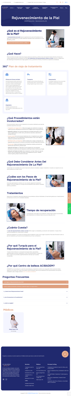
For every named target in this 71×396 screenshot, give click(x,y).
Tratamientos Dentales (44, 8)
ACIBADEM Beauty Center (29, 21)
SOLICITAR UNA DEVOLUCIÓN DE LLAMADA (18, 42)
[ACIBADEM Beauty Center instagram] (62, 2)
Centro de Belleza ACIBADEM (29, 271)
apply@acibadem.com (19, 2)
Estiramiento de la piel (29, 372)
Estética (11, 7)
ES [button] (66, 2)
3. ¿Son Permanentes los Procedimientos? (13, 297)
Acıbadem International (29, 383)
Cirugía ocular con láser (20, 8)
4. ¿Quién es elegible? (8, 303)
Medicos (61, 7)
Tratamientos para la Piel (54, 8)
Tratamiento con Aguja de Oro (15, 128)
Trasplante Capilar (27, 8)
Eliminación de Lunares (29, 378)
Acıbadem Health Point (29, 385)
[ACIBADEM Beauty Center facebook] (60, 2)
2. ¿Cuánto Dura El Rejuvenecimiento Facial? (13, 291)
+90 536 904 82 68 (7, 2)
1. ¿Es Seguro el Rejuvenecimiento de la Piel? (14, 282)
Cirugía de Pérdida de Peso (35, 8)
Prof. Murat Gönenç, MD (41, 370)
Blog (66, 7)
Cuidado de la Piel (28, 370)
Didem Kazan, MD (13, 329)
